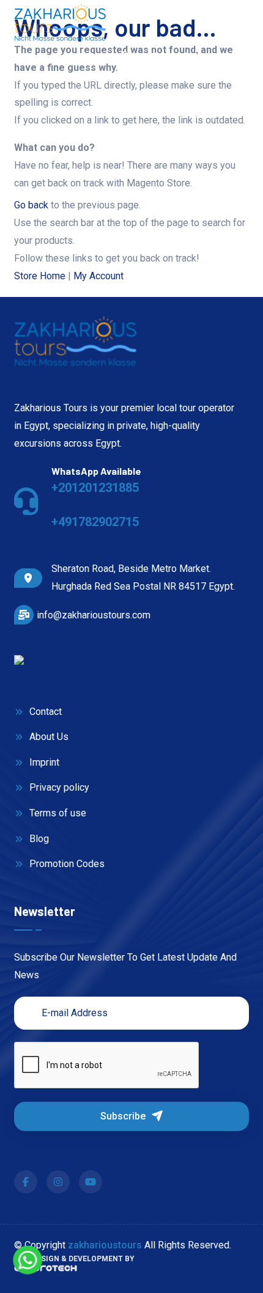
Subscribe (124, 1116)
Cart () (148, 57)
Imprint (43, 762)
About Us (48, 736)
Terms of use (56, 813)
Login (208, 57)
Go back (31, 205)
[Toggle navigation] (239, 23)
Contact (44, 711)
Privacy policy (58, 787)
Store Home (39, 276)
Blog (38, 838)
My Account (98, 276)
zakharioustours (105, 1245)
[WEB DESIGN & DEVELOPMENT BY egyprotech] (45, 1272)
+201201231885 (95, 487)
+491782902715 (95, 522)
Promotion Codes (66, 864)
